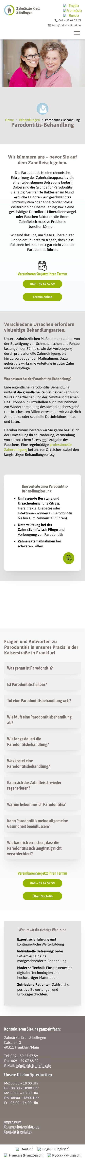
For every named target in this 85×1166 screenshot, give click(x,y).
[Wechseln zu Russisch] (71, 15)
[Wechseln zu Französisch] (72, 10)
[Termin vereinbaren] (69, 558)
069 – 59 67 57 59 (42, 284)
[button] (42, 668)
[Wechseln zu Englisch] (71, 6)
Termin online (42, 297)
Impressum (12, 1122)
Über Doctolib (43, 896)
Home (9, 119)
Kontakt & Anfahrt (18, 1131)
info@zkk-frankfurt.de (33, 1066)
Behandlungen (29, 119)
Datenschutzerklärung (21, 1127)
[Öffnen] (77, 33)
